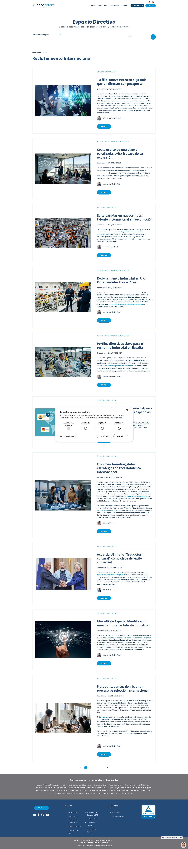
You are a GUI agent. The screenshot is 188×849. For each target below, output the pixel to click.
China (148, 170)
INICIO (93, 6)
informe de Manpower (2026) (107, 510)
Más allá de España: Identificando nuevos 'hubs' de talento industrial (123, 623)
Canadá (116, 785)
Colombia (132, 785)
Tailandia (106, 793)
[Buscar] (153, 37)
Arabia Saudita (47, 785)
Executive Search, (103, 141)
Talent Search (72, 816)
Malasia (72, 790)
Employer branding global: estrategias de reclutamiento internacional (119, 468)
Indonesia (128, 788)
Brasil (105, 785)
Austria (70, 785)
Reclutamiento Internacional (107, 72)
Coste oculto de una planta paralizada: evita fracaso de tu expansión (120, 153)
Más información (116, 418)
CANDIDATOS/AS (137, 6)
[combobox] (138, 36)
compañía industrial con (123, 292)
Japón (149, 788)
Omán (118, 790)
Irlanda (135, 788)
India (122, 788)
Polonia (100, 173)
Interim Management (75, 826)
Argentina (56, 785)
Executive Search (73, 812)
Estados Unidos (91, 788)
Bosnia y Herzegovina (95, 785)
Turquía (118, 793)
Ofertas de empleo (118, 816)
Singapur (82, 793)
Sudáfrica (89, 793)
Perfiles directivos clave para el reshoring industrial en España (120, 345)
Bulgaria (110, 785)
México (105, 173)
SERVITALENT (102, 6)
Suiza (100, 793)
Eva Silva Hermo (108, 523)
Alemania (39, 785)
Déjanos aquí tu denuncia (85, 846)
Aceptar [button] (120, 436)
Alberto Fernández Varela (112, 118)
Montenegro (94, 790)
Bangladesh (77, 785)
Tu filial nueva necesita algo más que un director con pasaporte (121, 82)
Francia (106, 788)
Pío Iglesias (107, 590)
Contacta (41, 808)
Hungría (117, 788)
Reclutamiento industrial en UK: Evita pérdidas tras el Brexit (121, 280)
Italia (144, 788)
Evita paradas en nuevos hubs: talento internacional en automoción (125, 217)
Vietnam (130, 793)
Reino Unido (147, 790)
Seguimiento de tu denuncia (103, 846)
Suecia (95, 793)
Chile (122, 785)
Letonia (51, 790)
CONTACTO (151, 6)
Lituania (57, 790)
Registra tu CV (116, 812)
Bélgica (84, 785)
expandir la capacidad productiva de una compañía (126, 229)
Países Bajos (125, 790)
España (76, 788)
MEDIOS (124, 6)
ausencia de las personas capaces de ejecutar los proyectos (129, 638)
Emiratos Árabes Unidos (58, 788)
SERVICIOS (114, 6)
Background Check (93, 819)
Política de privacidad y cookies (104, 840)
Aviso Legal (90, 840)
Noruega (112, 790)
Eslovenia (70, 788)
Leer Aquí (104, 126)
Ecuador (47, 788)
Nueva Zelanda (103, 790)
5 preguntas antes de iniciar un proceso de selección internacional (123, 688)
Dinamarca (40, 788)
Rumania (70, 793)
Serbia (76, 793)
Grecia (111, 788)
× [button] (130, 409)
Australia (64, 785)
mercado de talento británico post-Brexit (126, 304)
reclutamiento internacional (134, 496)
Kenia (46, 790)
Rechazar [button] (104, 436)
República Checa (60, 793)
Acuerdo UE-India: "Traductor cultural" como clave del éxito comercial (119, 558)
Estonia (82, 788)
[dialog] (94, 424)
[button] (68, 436)
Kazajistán (39, 790)
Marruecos (79, 790)
